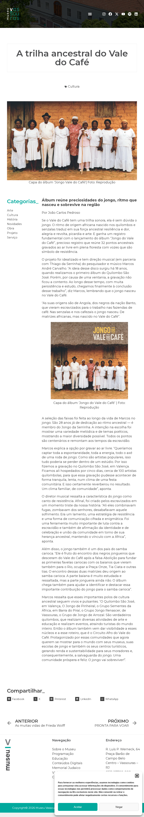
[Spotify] (129, 14)
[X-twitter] (116, 14)
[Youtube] (123, 14)
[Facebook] (110, 14)
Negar (119, 806)
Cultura (74, 86)
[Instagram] (103, 14)
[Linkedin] (136, 14)
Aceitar (78, 806)
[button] (137, 776)
